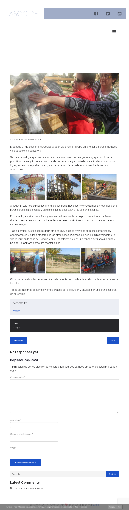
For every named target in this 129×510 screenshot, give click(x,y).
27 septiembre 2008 (30, 139)
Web (13, 447)
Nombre (15, 420)
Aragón (16, 310)
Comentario (17, 377)
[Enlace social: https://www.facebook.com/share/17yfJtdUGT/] (96, 13)
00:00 (44, 139)
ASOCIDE (14, 139)
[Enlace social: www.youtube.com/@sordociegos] (120, 13)
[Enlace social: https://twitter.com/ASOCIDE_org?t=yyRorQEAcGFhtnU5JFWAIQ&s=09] (108, 13)
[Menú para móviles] (114, 31)
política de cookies (80, 507)
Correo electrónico (21, 433)
